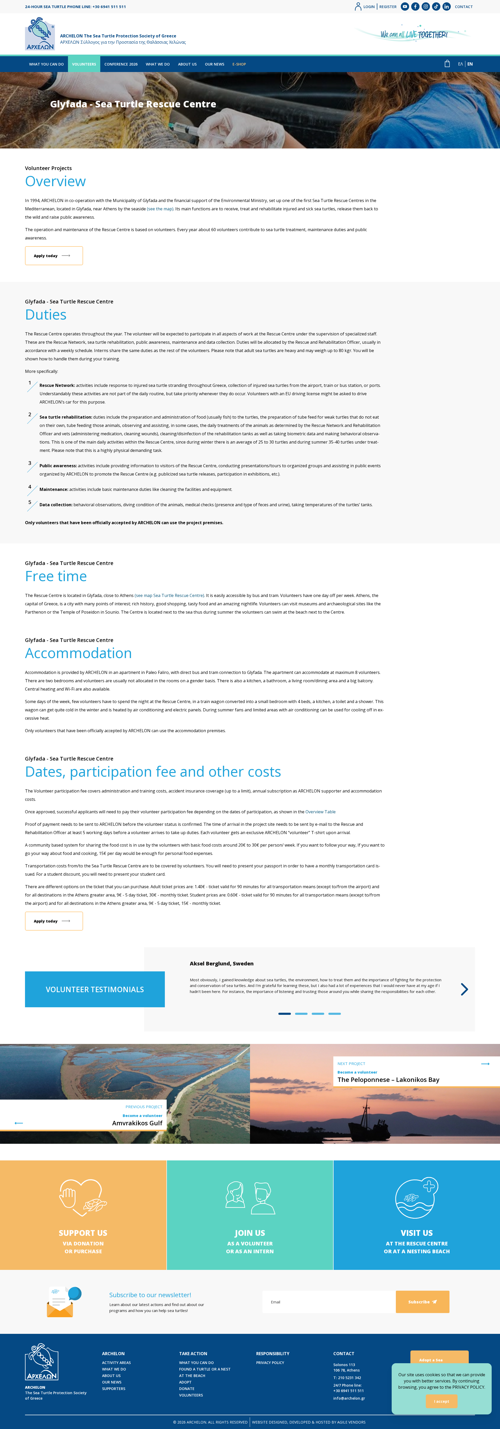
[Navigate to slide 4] (334, 1014)
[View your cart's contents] (447, 63)
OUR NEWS (214, 64)
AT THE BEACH (192, 1375)
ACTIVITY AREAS (116, 1362)
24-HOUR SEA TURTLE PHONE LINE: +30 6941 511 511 (75, 6)
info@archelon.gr (349, 1398)
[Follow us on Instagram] (426, 6)
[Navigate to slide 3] (318, 1014)
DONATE (187, 1388)
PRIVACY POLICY (270, 1362)
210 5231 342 (347, 1377)
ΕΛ (460, 64)
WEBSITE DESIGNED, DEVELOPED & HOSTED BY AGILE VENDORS (309, 1422)
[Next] (464, 989)
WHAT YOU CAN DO (46, 64)
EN (470, 64)
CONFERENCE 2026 (121, 64)
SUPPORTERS (113, 1388)
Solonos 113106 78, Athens (346, 1367)
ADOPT (185, 1382)
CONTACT (464, 6)
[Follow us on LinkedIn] (446, 6)
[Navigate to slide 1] (284, 1014)
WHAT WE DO (158, 64)
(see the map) (160, 209)
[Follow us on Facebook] (415, 6)
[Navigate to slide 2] (301, 1014)
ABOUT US (187, 64)
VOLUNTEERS (84, 64)
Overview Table (320, 812)
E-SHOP (239, 64)
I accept (441, 1401)
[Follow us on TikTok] (436, 6)
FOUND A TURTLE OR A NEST (205, 1369)
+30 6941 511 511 (348, 1388)
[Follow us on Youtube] (405, 6)
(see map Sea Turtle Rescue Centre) (169, 595)
